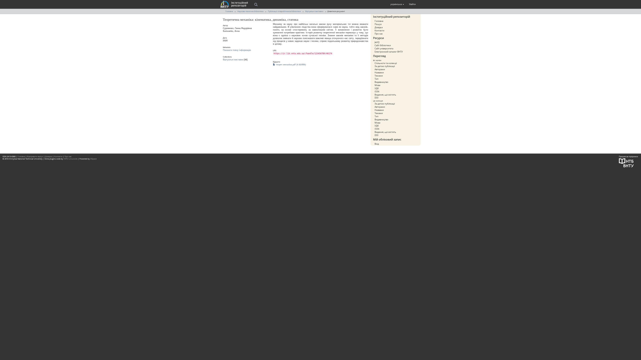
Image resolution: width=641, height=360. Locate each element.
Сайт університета (384, 48)
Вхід (377, 143)
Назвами (379, 72)
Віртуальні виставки (314, 11)
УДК (377, 88)
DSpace (93, 159)
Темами (379, 75)
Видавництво (381, 82)
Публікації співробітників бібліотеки (284, 11)
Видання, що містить (385, 94)
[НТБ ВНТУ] (626, 162)
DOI (376, 97)
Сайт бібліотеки (383, 45)
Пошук (378, 24)
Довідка (379, 27)
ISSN (377, 91)
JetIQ (377, 42)
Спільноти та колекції (386, 63)
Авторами (380, 69)
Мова (377, 85)
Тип (376, 78)
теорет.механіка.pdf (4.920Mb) (290, 64)
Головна (229, 11)
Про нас (379, 33)
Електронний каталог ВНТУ (389, 51)
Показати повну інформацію (237, 50)
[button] (397, 4)
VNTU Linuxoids (70, 159)
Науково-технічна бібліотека (250, 11)
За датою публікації (385, 66)
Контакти (379, 30)
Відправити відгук (35, 156)
